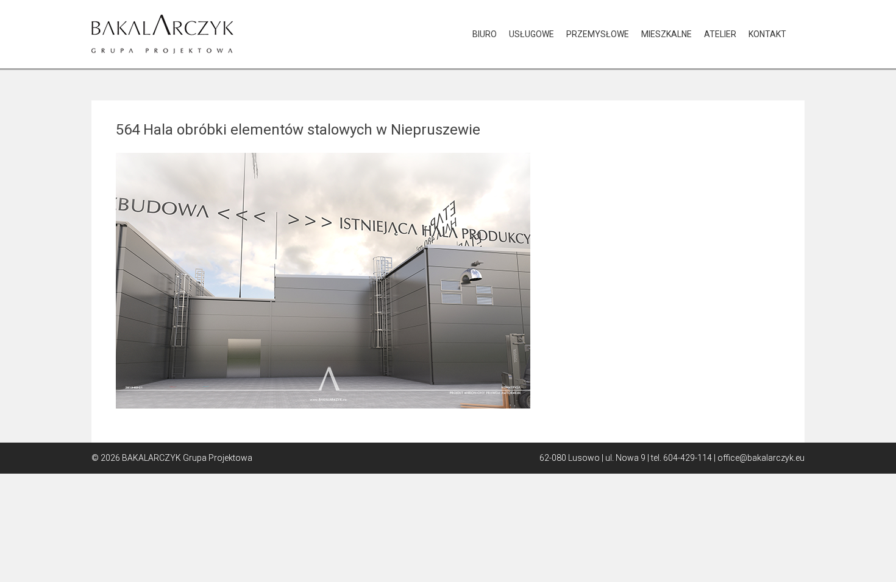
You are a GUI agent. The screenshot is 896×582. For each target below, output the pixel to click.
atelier (720, 34)
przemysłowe (597, 34)
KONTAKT (767, 34)
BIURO (484, 34)
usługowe (531, 34)
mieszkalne (666, 34)
